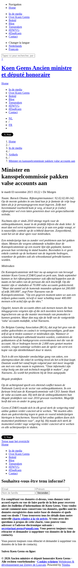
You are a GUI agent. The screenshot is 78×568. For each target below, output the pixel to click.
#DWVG (14, 30)
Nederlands (15, 45)
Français (13, 49)
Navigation (15, 4)
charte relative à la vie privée (30, 518)
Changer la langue (19, 42)
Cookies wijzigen (47, 561)
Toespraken (15, 26)
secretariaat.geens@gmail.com (19, 528)
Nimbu (66, 564)
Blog (11, 23)
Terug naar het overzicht (15, 441)
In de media (15, 13)
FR (10, 124)
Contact (13, 36)
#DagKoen (15, 33)
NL (11, 118)
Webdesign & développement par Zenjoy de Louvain (37, 563)
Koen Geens (36, 71)
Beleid (12, 20)
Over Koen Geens (19, 17)
